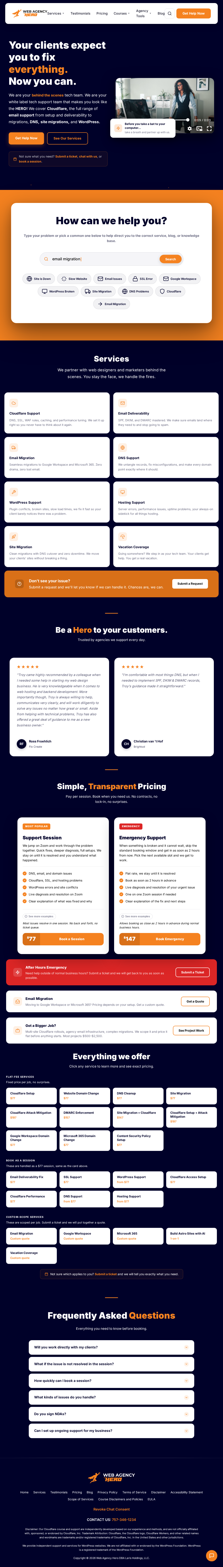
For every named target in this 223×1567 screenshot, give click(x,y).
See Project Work (191, 1030)
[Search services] (170, 13)
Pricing (102, 13)
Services (55, 13)
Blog (161, 13)
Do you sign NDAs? (50, 1414)
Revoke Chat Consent (111, 1509)
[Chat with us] (212, 1556)
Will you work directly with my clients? (66, 1347)
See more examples (41, 916)
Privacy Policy (108, 1492)
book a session (30, 161)
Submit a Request (190, 583)
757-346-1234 (124, 1519)
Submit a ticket (66, 156)
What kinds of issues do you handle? (65, 1397)
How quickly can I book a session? (62, 1381)
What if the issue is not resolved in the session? (74, 1364)
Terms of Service (134, 1492)
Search (170, 259)
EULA (151, 1499)
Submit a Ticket (192, 972)
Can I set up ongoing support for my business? (73, 1431)
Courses (122, 13)
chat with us (88, 156)
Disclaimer (158, 1492)
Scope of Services (80, 1499)
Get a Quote (195, 1001)
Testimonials (80, 13)
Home (24, 1492)
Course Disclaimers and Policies (120, 1499)
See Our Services (67, 138)
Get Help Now (193, 13)
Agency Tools (144, 13)
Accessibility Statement (187, 1492)
